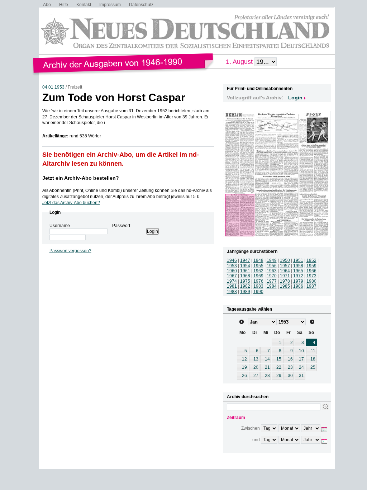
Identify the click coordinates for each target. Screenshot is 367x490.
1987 (311, 286)
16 (290, 359)
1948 (258, 260)
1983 (258, 286)
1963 (272, 270)
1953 (232, 265)
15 (278, 359)
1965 (298, 270)
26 (244, 375)
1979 (298, 281)
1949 (272, 260)
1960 (232, 270)
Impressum (110, 4)
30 (290, 375)
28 (267, 375)
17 (301, 359)
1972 (298, 275)
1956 (272, 265)
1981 (232, 286)
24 (301, 367)
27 (255, 375)
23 (290, 367)
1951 (298, 260)
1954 (245, 265)
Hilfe (63, 4)
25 (312, 367)
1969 (258, 275)
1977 (272, 281)
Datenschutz (141, 4)
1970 (272, 275)
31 (301, 375)
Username (59, 225)
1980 (311, 281)
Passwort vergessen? (70, 250)
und (256, 439)
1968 (245, 275)
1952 (311, 260)
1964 (285, 270)
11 (313, 350)
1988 (232, 291)
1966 (311, 270)
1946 (232, 260)
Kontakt (83, 4)
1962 (258, 270)
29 (278, 375)
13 (255, 359)
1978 (285, 281)
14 (267, 359)
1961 (245, 270)
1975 (245, 281)
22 (278, 367)
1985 (285, 286)
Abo (47, 4)
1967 (232, 275)
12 (244, 359)
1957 (285, 265)
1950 (285, 260)
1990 (258, 291)
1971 (285, 275)
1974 (232, 281)
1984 (272, 286)
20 (255, 367)
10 (301, 350)
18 (312, 359)
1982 (245, 286)
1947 (245, 260)
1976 (258, 281)
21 (267, 367)
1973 (311, 275)
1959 (311, 265)
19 (244, 367)
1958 (298, 265)
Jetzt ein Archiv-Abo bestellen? (80, 178)
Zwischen (250, 428)
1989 (245, 291)
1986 (298, 286)
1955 (258, 265)
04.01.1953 (53, 87)
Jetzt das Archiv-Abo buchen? (71, 202)
